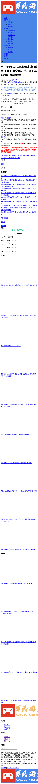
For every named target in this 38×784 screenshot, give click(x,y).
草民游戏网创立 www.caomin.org (11, 346)
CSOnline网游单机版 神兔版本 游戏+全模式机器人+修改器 (19, 205)
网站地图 (3, 768)
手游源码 (10, 52)
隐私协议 (7, 737)
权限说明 (7, 739)
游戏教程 (10, 43)
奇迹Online (6, 93)
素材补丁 (10, 41)
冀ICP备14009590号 (13, 768)
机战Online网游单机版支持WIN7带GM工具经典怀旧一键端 (19, 491)
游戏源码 (7, 45)
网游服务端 (11, 30)
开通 (14, 240)
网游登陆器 (11, 35)
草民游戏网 (11, 82)
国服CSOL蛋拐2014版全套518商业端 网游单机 (15, 434)
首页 (5, 18)
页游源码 (10, 50)
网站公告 (7, 58)
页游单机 (10, 24)
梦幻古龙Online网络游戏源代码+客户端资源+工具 (16, 463)
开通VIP (19, 233)
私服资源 (7, 28)
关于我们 (7, 725)
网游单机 (7, 20)
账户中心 (7, 741)
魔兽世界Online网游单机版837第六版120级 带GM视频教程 (19, 549)
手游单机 (10, 26)
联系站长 (3, 137)
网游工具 (10, 37)
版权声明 (7, 727)
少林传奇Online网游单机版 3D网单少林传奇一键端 (16, 583)
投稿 (2, 164)
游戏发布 (7, 56)
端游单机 (10, 22)
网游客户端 (11, 33)
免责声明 (7, 729)
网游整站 (10, 39)
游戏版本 (7, 54)
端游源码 (10, 47)
